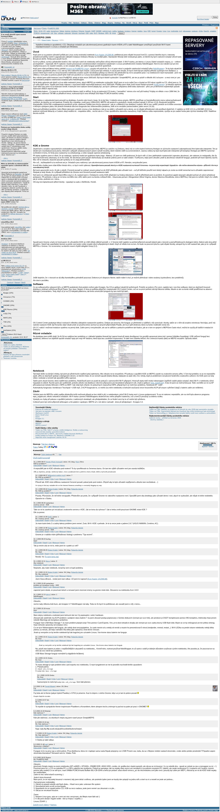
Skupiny (110, 23)
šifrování (75, 33)
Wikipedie (11, 116)
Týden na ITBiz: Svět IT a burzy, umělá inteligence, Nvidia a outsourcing (62, 430)
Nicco (48, 561)
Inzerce (192, 810)
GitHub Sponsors (16, 214)
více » (6, 158)
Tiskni (35, 447)
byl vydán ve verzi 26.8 (15, 251)
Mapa (156, 23)
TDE (5, 322)
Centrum (10, 282)
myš (180, 31)
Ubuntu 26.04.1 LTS (8, 70)
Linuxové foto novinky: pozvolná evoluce (50, 432)
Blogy (104, 23)
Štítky (36, 31)
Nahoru (53, 805)
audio (48, 31)
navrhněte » (26, 285)
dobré (211, 446)
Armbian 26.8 (6, 239)
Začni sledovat (46, 454)
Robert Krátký (46, 40)
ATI (44, 31)
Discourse (25, 80)
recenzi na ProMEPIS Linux (77, 69)
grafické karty (106, 31)
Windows (101, 33)
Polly (3, 276)
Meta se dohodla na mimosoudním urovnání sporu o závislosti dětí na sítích (14, 165)
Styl (2, 25)
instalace (128, 31)
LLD (2, 274)
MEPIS (38, 423)
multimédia (174, 31)
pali (46, 744)
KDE (149, 31)
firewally (87, 31)
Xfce (5, 326)
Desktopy (118, 23)
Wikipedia (22, 43)
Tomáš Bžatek (50, 686)
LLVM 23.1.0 (6, 260)
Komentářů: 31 (6, 337)
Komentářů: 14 (9, 67)
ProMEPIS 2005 (53, 28)
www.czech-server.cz (21, 810)
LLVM (24, 269)
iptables (140, 31)
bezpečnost (55, 31)
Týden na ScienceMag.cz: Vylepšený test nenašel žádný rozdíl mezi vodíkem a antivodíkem (182, 413)
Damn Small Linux (42, 415)
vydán (28, 227)
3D (110, 33)
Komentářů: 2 (17, 84)
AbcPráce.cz (35, 1)
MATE (5, 318)
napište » (27, 29)
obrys (48, 594)
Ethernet (81, 31)
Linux (164, 31)
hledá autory (34, 18)
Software (84, 23)
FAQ (70, 23)
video (91, 33)
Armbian (4, 244)
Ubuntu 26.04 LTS (23, 77)
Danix (38, 417)
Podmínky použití (202, 810)
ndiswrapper (187, 31)
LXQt (5, 313)
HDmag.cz (25, 1)
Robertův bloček (77, 489)
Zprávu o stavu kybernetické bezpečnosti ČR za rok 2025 (11, 98)
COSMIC (6, 301)
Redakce (186, 810)
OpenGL (206, 31)
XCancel (4, 50)
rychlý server (159, 85)
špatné (204, 446)
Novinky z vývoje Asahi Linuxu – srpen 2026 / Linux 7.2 (14, 201)
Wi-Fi (95, 33)
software (60, 33)
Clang (26, 272)
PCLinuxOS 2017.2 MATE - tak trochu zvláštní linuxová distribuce (59, 434)
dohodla (18, 174)
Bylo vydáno (5, 75)
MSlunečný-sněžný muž (56, 475)
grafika (114, 31)
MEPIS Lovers (41, 425)
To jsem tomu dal (52, 557)
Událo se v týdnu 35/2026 (12, 345)
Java (145, 31)
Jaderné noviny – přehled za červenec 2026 (165, 418)
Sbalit (45, 465)
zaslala (10, 41)
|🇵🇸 (2, 67)
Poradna (64, 23)
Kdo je (135, 23)
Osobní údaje (213, 810)
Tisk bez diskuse (48, 444)
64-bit (114, 33)
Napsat (17, 282)
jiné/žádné (7, 330)
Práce (151, 23)
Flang (9, 276)
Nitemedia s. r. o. (100, 810)
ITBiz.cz (16, 1)
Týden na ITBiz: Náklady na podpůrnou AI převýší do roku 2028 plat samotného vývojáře (181, 409)
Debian (62, 31)
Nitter (16, 43)
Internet (133, 31)
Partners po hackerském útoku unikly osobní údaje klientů (15, 128)
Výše (52, 479)
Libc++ (22, 274)
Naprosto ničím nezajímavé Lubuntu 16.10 (51, 437)
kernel (154, 31)
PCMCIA (37, 33)
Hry (123, 23)
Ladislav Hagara (6, 84)
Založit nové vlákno (41, 805)
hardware (121, 31)
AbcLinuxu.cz (7, 1)
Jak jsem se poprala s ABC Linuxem (49, 411)
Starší (23, 282)
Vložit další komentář (41, 458)
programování (45, 33)
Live (168, 31)
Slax (55, 33)
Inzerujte (115, 18)
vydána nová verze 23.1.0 (14, 266)
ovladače (213, 31)
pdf (25, 99)
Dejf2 (50, 517)
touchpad (81, 33)
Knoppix (159, 31)
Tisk (60, 454)
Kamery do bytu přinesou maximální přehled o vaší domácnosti (16, 355)
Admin (62, 465)
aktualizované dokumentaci (19, 121)
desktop (67, 31)
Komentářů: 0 (17, 106)
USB (87, 33)
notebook (195, 31)
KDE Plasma (7, 309)
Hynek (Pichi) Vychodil (54, 462)
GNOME (6, 305)
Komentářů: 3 (17, 197)
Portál (146, 23)
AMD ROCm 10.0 (7, 109)
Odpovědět (38, 465)
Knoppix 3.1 (40, 418)
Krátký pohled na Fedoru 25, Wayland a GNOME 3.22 (55, 435)
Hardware (76, 23)
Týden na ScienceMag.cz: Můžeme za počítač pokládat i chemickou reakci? (16, 348)
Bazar (140, 23)
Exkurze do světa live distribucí (47, 409)
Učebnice (97, 23)
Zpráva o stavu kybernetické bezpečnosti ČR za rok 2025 (12, 88)
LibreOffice (19, 227)
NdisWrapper (158, 69)
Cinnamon (7, 297)
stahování (67, 33)
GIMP (93, 31)
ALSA (41, 31)
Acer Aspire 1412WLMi (104, 55)
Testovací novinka (9, 358)
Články (90, 23)
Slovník (128, 23)
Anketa (4, 285)
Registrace (215, 25)
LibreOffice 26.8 (7, 222)
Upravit (121, 33)
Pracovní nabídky (8, 32)
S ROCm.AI (14, 119)
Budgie (5, 293)
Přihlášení (205, 25)
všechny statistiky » (157, 420)
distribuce (74, 31)
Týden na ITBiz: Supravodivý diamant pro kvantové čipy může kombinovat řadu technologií (182, 411)
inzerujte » (27, 32)
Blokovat (56, 465)
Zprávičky (5, 29)
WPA (107, 33)
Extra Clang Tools (12, 274)
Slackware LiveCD (42, 413)
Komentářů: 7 (17, 257)
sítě (52, 33)
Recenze (55, 40)
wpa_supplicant (157, 383)
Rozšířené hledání (203, 19)
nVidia (201, 31)
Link (49, 465)
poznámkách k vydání (19, 232)
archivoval (5, 57)
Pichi (77, 462)
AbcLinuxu (8, 343)
